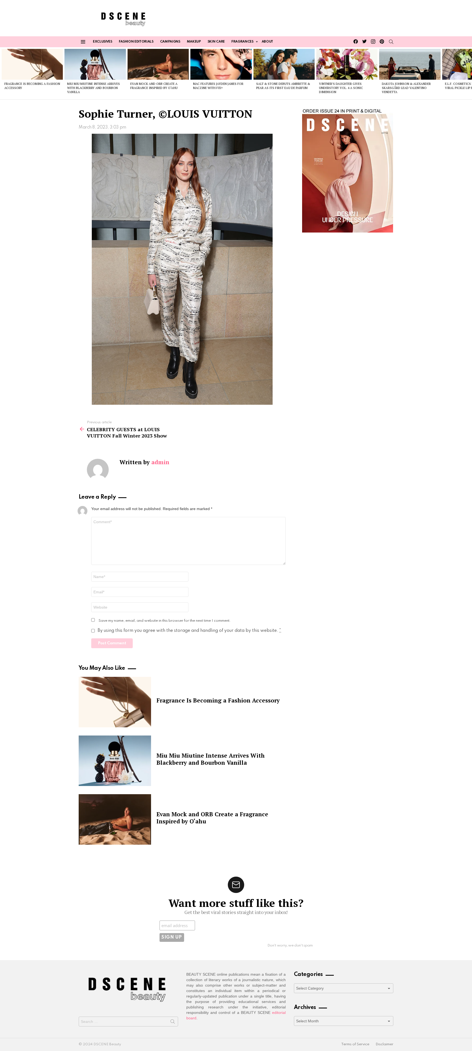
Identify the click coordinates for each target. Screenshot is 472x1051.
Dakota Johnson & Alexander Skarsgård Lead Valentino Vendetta (406, 88)
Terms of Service (355, 1044)
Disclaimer (384, 1044)
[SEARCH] (391, 41)
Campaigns (170, 41)
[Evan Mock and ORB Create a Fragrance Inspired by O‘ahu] (158, 64)
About (267, 41)
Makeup (194, 41)
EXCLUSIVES (102, 41)
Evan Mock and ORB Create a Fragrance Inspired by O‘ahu (154, 86)
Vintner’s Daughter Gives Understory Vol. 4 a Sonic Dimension (341, 88)
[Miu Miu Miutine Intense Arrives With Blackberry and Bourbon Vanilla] (95, 64)
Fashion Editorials (136, 41)
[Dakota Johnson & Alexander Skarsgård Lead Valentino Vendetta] (409, 64)
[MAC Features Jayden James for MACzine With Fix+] (221, 64)
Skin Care (216, 41)
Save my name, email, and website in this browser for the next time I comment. (165, 621)
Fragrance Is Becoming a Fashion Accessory (218, 700)
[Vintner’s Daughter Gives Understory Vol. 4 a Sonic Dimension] (346, 64)
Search (172, 1023)
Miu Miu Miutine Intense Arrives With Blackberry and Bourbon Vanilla (93, 88)
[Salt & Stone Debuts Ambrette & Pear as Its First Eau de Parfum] (284, 64)
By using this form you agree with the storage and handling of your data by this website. (189, 631)
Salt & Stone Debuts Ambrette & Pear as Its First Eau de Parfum (283, 86)
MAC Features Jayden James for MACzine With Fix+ (218, 86)
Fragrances (242, 41)
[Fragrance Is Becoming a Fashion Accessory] (32, 64)
